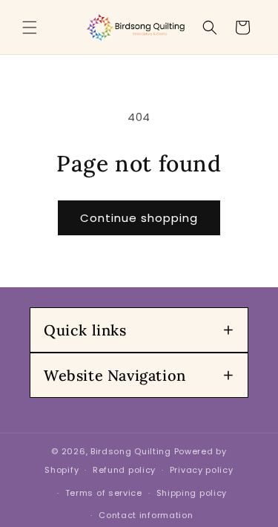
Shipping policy (192, 493)
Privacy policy (202, 470)
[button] (29, 27)
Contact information (146, 515)
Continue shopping (139, 218)
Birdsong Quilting (130, 451)
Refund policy (124, 470)
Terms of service (103, 493)
